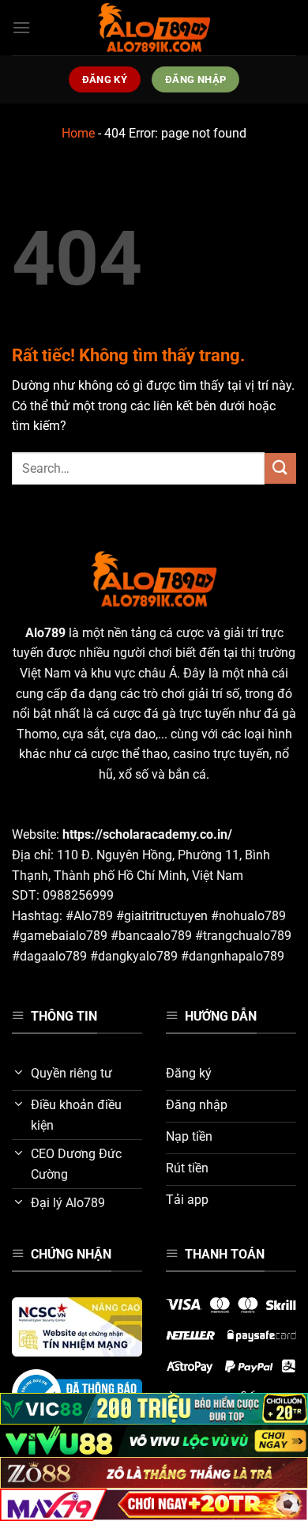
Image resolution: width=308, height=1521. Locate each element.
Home (78, 133)
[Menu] (21, 27)
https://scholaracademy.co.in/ (147, 834)
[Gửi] (280, 468)
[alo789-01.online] (154, 27)
